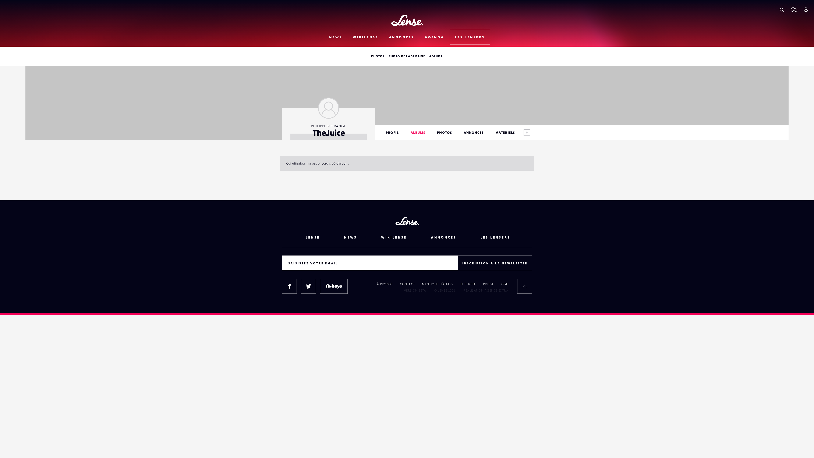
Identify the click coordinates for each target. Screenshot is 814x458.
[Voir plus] (526, 132)
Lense (313, 237)
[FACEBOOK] (289, 286)
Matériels (505, 132)
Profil (392, 132)
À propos (385, 284)
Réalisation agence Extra (485, 290)
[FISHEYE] (334, 286)
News (335, 37)
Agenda (434, 37)
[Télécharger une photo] (794, 9)
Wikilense (365, 37)
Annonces (401, 37)
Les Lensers (470, 37)
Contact (407, 284)
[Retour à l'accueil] (407, 20)
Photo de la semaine (407, 56)
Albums (418, 132)
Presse (488, 284)
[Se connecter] (806, 9)
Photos (377, 56)
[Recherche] (782, 9)
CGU (504, 284)
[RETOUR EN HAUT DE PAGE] (524, 286)
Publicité (468, 284)
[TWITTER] (308, 286)
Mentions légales (437, 284)
